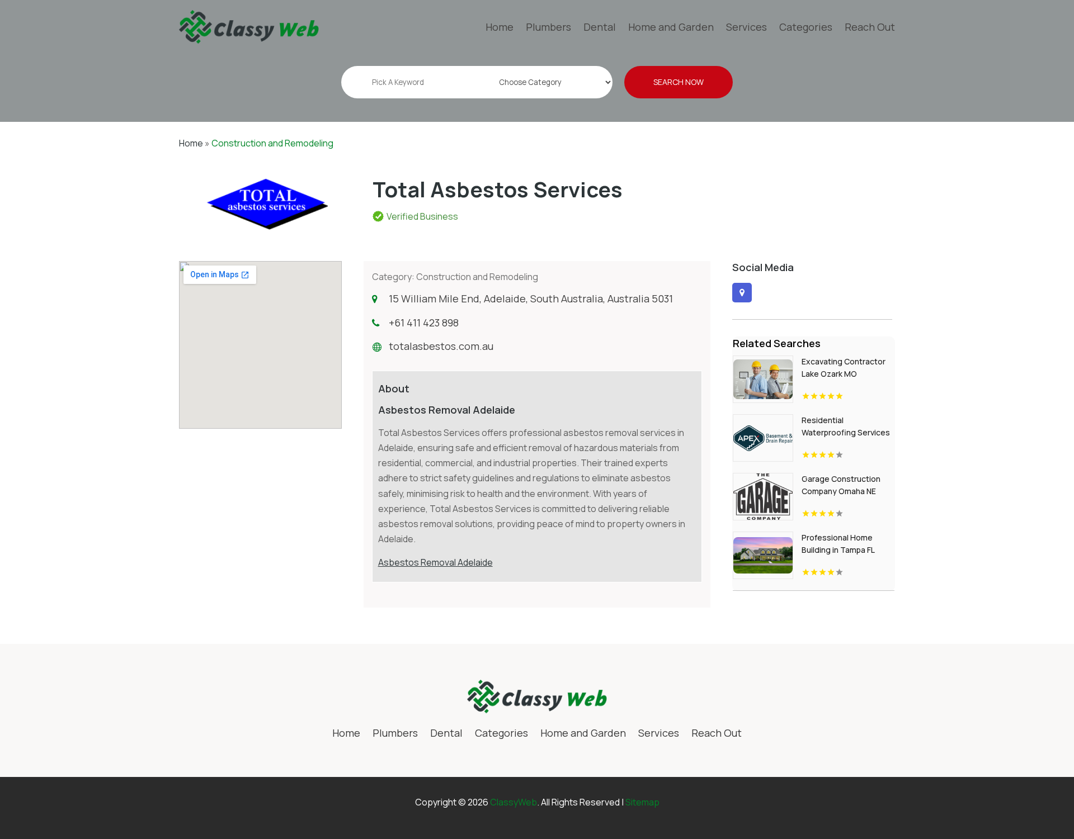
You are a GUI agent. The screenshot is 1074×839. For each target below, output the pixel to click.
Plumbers (548, 27)
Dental (599, 27)
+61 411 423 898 (424, 322)
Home (500, 27)
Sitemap (642, 802)
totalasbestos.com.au (441, 346)
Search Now (678, 82)
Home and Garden (671, 27)
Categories (805, 27)
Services (746, 27)
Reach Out (870, 27)
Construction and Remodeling (272, 143)
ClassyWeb (513, 802)
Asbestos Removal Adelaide (435, 562)
